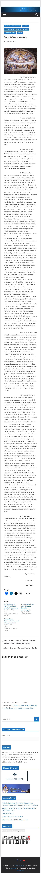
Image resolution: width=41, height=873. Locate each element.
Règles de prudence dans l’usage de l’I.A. (15, 820)
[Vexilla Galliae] (20, 8)
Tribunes (20, 32)
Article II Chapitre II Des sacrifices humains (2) (20, 648)
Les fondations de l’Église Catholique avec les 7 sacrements (11, 606)
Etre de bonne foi (7, 813)
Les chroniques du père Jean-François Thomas (16, 29)
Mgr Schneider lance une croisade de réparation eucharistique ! (27, 607)
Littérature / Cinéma (10, 32)
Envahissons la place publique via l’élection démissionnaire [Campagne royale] (19, 641)
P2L (16, 41)
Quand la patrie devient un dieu (12, 816)
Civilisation (25, 25)
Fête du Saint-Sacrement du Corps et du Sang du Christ (11, 621)
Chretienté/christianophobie (12, 25)
